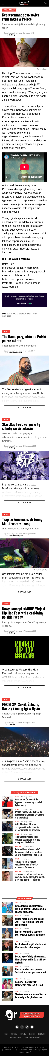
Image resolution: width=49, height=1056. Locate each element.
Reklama (23, 1034)
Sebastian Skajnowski (17, 536)
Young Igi (7, 316)
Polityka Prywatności (33, 1037)
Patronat (14, 1034)
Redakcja (12, 35)
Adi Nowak (13, 314)
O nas (6, 1034)
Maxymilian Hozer (15, 353)
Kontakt (32, 1034)
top (35, 314)
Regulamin (41, 1034)
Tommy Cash (25, 314)
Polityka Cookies (16, 1037)
